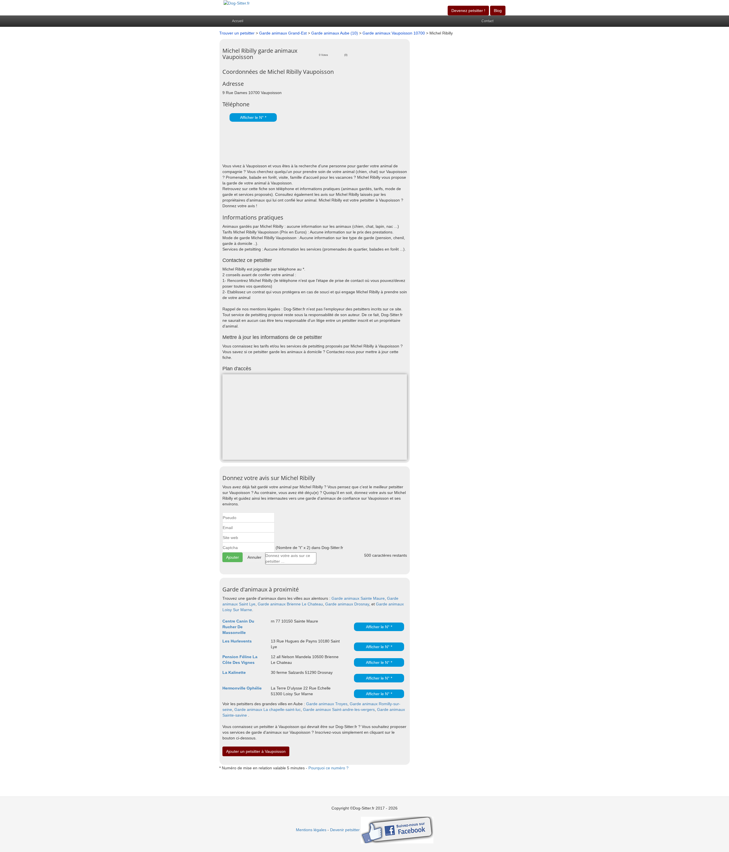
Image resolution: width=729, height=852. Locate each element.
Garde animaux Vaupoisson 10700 (394, 33)
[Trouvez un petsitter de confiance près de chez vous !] (237, 3)
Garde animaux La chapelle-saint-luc (267, 709)
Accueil (237, 21)
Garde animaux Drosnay (347, 604)
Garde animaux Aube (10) (334, 33)
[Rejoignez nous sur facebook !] (397, 829)
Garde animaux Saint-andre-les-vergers (339, 709)
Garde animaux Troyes (326, 703)
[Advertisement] (289, 143)
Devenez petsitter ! (468, 10)
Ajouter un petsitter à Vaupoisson (256, 751)
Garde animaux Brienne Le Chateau (290, 604)
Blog (498, 10)
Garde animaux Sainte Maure (358, 598)
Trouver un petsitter (237, 33)
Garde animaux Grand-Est (283, 33)
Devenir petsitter (345, 829)
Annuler (254, 557)
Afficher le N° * (253, 117)
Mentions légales (311, 829)
